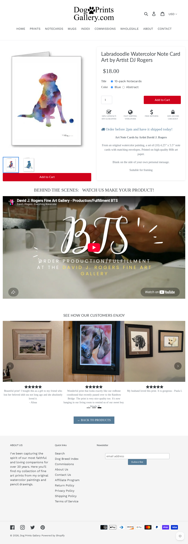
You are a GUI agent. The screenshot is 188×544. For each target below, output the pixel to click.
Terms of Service (66, 501)
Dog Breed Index (67, 459)
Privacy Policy (64, 490)
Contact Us (63, 474)
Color (104, 87)
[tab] (88, 407)
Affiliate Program (67, 480)
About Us (61, 469)
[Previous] (10, 366)
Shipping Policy (66, 496)
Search (60, 453)
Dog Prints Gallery (30, 535)
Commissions (64, 464)
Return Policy (64, 485)
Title (103, 81)
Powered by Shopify (53, 535)
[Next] (178, 366)
